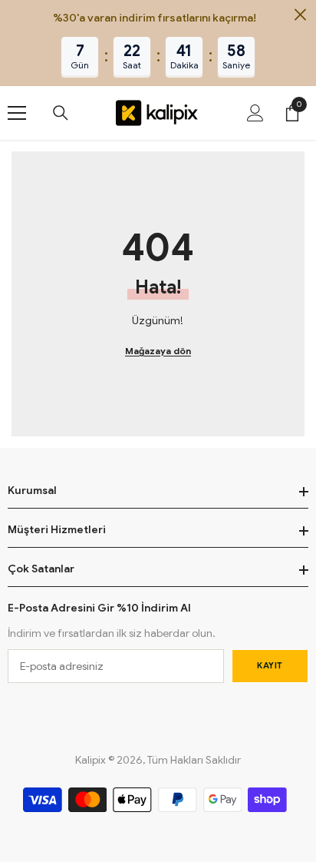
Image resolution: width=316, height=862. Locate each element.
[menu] (17, 113)
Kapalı (300, 15)
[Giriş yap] (255, 112)
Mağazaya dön (158, 350)
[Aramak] (60, 113)
